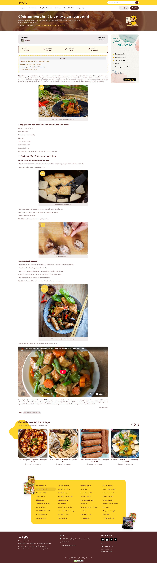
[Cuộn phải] (137, 424)
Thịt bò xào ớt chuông (43, 503)
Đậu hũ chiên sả (120, 57)
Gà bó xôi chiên (41, 518)
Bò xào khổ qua (63, 493)
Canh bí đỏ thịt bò (64, 489)
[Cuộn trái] (133, 424)
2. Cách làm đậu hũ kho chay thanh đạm (30, 64)
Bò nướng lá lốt (41, 493)
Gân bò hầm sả (41, 507)
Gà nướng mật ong (108, 518)
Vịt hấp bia (83, 489)
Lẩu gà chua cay (63, 500)
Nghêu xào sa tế (85, 514)
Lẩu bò (117, 63)
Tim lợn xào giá (107, 500)
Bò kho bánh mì (41, 485)
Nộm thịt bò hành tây (122, 67)
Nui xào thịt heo (108, 496)
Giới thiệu (103, 543)
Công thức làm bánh (46, 8)
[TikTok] (111, 539)
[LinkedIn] (107, 539)
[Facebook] (102, 539)
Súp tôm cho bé (85, 496)
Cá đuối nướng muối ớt (65, 507)
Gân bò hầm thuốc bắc (43, 511)
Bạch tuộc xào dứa (86, 493)
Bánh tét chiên (120, 54)
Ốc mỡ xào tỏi (107, 507)
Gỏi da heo (106, 514)
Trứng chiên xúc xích (109, 489)
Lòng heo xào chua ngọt (110, 503)
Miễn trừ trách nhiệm (106, 551)
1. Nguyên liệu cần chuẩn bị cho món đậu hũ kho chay (34, 61)
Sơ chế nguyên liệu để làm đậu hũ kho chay (33, 67)
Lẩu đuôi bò (40, 500)
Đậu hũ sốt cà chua (24, 281)
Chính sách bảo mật (106, 549)
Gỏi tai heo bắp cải (108, 493)
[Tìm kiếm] (136, 2)
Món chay (58, 8)
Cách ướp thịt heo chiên (65, 496)
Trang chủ (23, 8)
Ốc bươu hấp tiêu (108, 485)
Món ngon (32, 8)
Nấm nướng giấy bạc (86, 500)
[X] (115, 539)
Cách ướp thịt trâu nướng (66, 511)
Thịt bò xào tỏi (120, 60)
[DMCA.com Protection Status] (78, 561)
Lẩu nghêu (83, 503)
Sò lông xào (84, 511)
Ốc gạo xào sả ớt (85, 518)
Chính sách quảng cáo (107, 546)
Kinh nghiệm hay (68, 8)
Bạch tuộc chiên (63, 514)
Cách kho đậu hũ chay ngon (29, 69)
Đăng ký (134, 8)
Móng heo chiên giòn (109, 511)
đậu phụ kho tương (34, 151)
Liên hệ (123, 8)
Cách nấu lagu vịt (85, 485)
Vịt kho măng (62, 518)
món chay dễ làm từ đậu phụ (32, 412)
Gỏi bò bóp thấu (42, 489)
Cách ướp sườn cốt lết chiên (89, 507)
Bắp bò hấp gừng (41, 514)
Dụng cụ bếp (80, 8)
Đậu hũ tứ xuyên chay (25, 219)
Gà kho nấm (62, 503)
